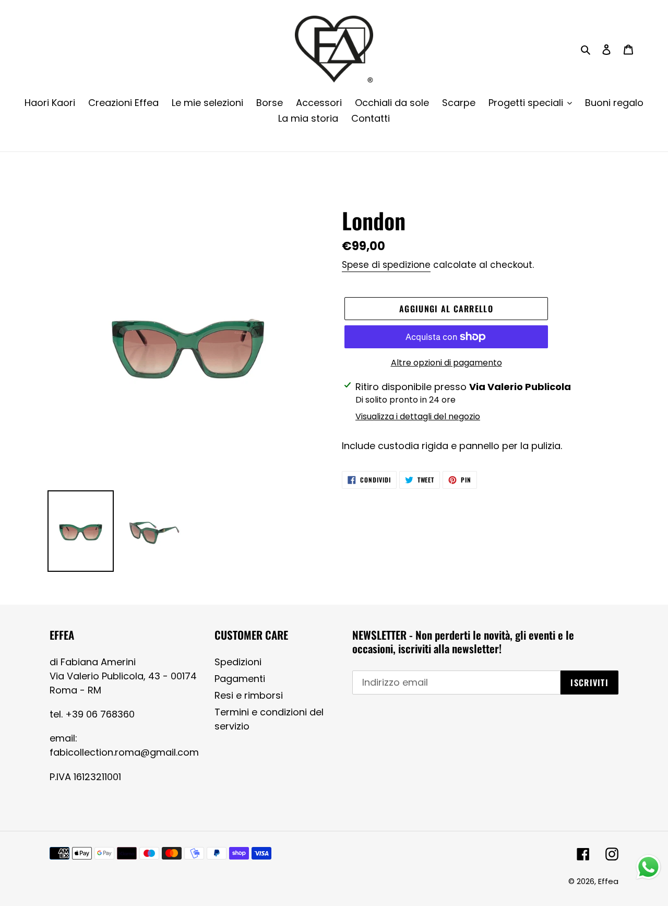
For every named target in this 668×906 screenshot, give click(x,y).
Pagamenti (239, 678)
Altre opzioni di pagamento (446, 363)
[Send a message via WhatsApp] (648, 867)
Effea (608, 881)
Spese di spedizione (386, 264)
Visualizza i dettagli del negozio (417, 416)
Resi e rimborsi (248, 695)
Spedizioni (237, 661)
